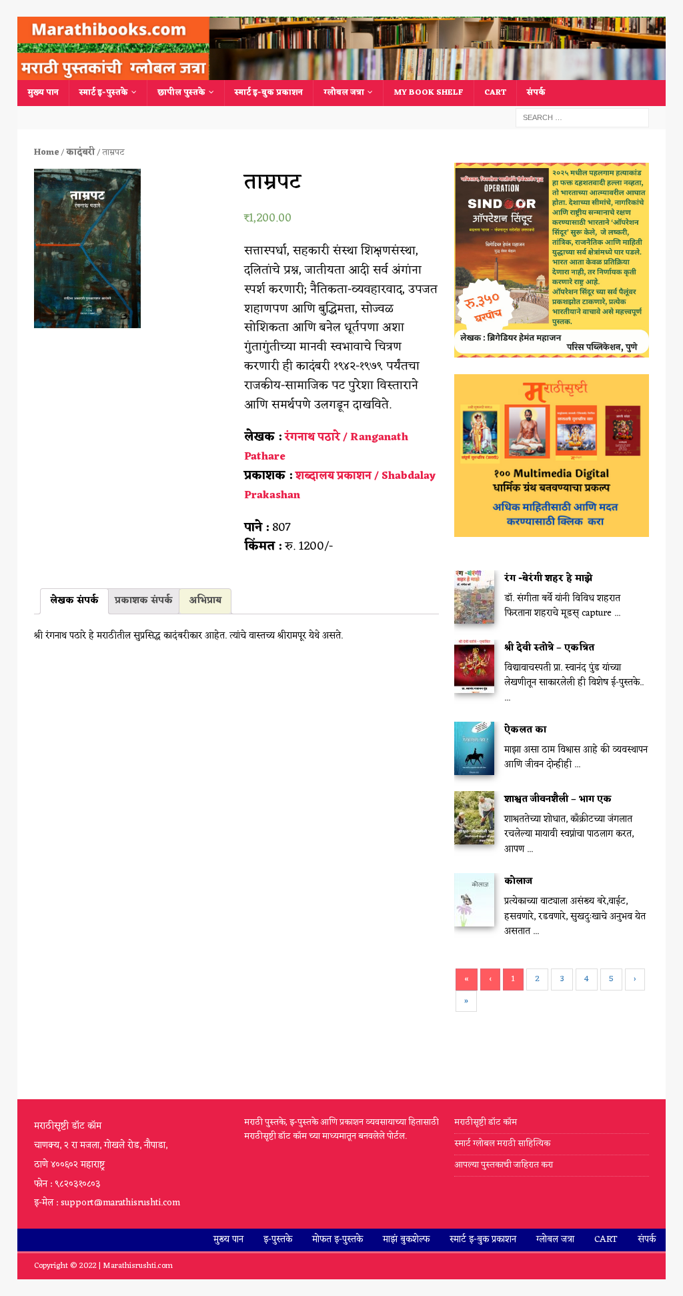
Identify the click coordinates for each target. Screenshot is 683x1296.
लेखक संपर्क (74, 600)
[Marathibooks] (341, 72)
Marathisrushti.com (138, 1266)
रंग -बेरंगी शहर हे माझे (548, 578)
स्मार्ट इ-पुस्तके (103, 92)
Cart (495, 92)
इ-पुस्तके (277, 1239)
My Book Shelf (429, 92)
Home (46, 152)
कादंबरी (80, 152)
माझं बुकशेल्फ (406, 1239)
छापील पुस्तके (181, 92)
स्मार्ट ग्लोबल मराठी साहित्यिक (502, 1143)
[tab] (74, 601)
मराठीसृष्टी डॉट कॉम (485, 1123)
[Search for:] (582, 117)
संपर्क (536, 92)
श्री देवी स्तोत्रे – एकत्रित (549, 648)
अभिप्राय (205, 600)
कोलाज (518, 881)
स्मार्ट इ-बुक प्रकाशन (269, 92)
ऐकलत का (525, 730)
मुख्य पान (43, 92)
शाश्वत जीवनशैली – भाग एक (558, 799)
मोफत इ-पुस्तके (337, 1239)
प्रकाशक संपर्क (144, 600)
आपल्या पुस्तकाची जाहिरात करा (504, 1165)
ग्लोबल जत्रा (343, 92)
